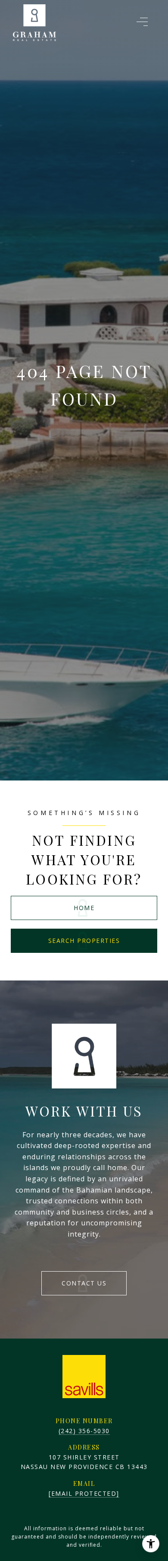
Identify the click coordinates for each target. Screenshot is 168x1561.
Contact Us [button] (84, 1283)
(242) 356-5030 (84, 1431)
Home (84, 908)
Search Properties (84, 940)
